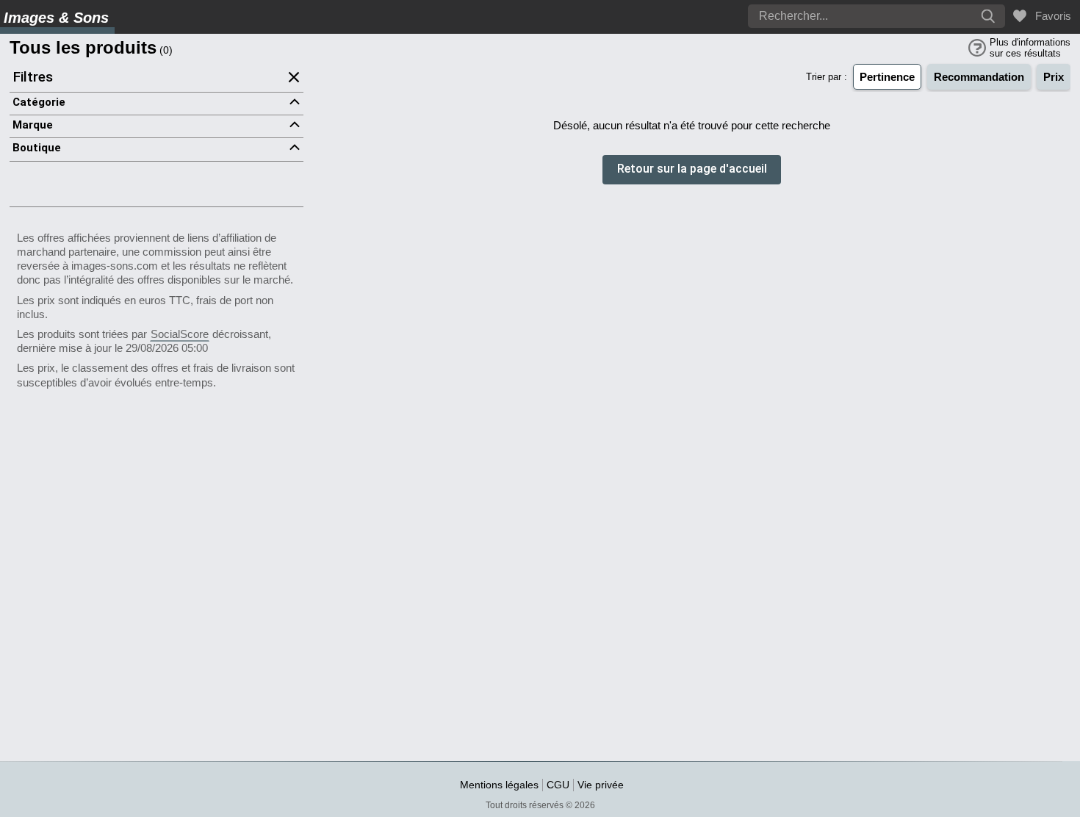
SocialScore (180, 334)
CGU (558, 785)
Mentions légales (499, 785)
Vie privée (600, 785)
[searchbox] (833, 16)
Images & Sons (56, 18)
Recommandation (979, 77)
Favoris (1050, 16)
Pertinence (887, 77)
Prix (1053, 77)
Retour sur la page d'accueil (692, 169)
